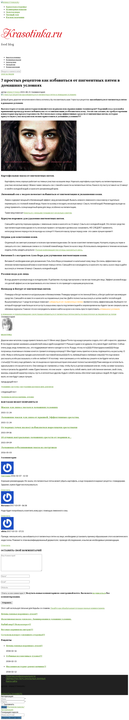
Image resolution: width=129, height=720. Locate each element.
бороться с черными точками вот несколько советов (48, 213)
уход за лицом (7, 74)
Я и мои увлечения (15, 17)
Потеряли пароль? (15, 707)
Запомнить (9, 704)
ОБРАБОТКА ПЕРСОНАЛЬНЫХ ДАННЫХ (26, 678)
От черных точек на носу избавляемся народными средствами (39, 427)
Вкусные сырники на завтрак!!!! (17, 629)
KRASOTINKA (13, 92)
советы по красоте (82, 314)
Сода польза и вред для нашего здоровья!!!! (23, 635)
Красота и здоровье (16, 7)
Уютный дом (12, 14)
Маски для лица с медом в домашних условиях (29, 407)
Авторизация (7, 709)
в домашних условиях (11, 314)
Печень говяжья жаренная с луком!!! (19, 614)
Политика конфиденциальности (21, 676)
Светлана (5, 476)
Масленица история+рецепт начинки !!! (26, 666)
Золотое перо (13, 12)
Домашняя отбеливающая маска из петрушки (29, 447)
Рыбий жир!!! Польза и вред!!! (16, 624)
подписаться (99, 593)
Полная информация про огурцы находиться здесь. (59, 250)
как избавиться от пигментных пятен (57, 314)
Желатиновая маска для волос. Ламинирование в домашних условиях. (36, 619)
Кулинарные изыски (16, 9)
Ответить (5, 490)
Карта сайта (11, 681)
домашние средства (30, 314)
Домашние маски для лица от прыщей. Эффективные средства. (40, 417)
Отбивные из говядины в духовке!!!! (24, 656)
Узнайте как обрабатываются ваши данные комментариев (77, 608)
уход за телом (110, 314)
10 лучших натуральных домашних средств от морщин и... (36, 437)
